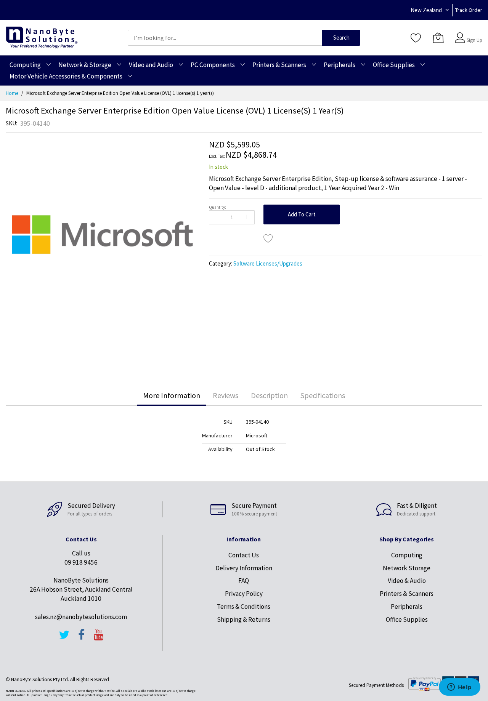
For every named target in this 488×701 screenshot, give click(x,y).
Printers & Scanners (406, 593)
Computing (406, 555)
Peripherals (406, 606)
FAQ (243, 580)
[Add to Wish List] (268, 238)
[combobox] (225, 38)
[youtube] (99, 638)
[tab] (171, 395)
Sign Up (474, 40)
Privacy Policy (244, 593)
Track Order (468, 9)
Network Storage (406, 568)
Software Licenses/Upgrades (267, 263)
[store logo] (42, 37)
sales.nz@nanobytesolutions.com (81, 617)
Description (269, 395)
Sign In (473, 34)
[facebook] (81, 638)
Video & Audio (407, 580)
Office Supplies (407, 619)
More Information (171, 395)
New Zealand (426, 10)
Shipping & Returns (243, 619)
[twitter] (64, 638)
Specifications (322, 395)
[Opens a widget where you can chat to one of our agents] (459, 687)
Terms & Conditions (243, 606)
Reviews (225, 395)
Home (12, 93)
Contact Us (243, 555)
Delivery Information (243, 568)
